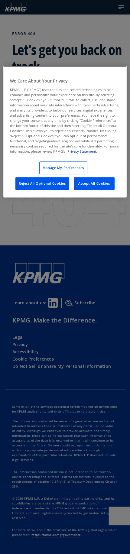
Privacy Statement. (82, 151)
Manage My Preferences (63, 168)
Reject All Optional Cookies (42, 183)
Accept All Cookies (94, 183)
